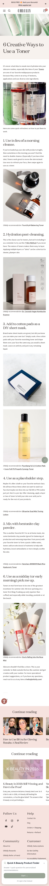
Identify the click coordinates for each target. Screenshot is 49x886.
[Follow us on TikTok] (12, 826)
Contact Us (31, 818)
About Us (6, 846)
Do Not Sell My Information (32, 852)
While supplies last (24, 5)
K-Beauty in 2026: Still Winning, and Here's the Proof (23, 785)
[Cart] (44, 11)
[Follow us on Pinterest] (18, 821)
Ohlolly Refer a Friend (11, 855)
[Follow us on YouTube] (6, 826)
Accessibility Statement (36, 858)
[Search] (9, 11)
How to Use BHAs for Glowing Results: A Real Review (20, 740)
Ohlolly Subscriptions (35, 846)
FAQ (28, 823)
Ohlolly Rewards (9, 850)
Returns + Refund (34, 832)
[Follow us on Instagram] (12, 821)
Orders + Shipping (34, 827)
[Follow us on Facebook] (6, 821)
